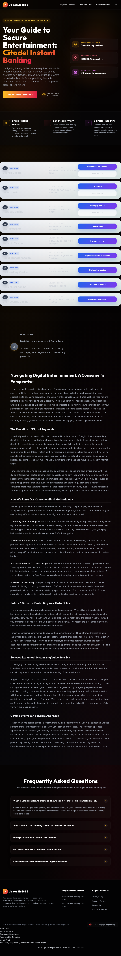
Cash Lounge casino (15, 301)
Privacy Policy (97, 897)
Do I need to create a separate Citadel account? (38, 849)
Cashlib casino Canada (97, 167)
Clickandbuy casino (97, 270)
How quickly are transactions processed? (34, 837)
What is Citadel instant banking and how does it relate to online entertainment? (55, 800)
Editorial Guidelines (99, 909)
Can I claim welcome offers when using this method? (40, 861)
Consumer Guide (103, 5)
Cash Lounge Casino (97, 299)
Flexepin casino (97, 241)
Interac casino (11, 228)
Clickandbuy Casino (15, 272)
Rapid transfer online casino (97, 256)
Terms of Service (99, 901)
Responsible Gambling (10, 937)
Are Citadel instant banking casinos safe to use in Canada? (44, 825)
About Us (4, 928)
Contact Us (96, 905)
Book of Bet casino (14, 287)
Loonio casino (11, 192)
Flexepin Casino (12, 243)
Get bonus (97, 186)
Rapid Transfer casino (16, 258)
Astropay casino (12, 211)
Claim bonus (97, 226)
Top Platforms (86, 5)
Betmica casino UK (51, 490)
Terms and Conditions (9, 934)
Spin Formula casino (45, 575)
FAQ (116, 5)
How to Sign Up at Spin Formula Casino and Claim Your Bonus (60, 948)
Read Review (97, 174)
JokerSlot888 (18, 4)
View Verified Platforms (20, 94)
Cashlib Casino (12, 172)
